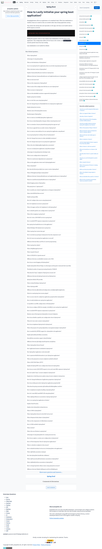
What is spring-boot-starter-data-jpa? (36, 231)
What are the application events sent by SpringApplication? (41, 162)
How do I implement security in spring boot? (37, 203)
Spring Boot (82, 43)
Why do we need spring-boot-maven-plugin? (37, 293)
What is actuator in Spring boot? (35, 90)
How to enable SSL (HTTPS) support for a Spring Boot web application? (44, 331)
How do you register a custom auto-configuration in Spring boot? (42, 438)
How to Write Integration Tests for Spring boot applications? (41, 441)
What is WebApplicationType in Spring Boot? (37, 172)
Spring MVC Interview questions (86, 31)
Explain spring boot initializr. (34, 96)
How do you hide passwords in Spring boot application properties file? (43, 383)
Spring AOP (82, 37)
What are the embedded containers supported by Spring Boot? (42, 93)
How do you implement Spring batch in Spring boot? (39, 324)
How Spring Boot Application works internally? (38, 352)
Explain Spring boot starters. (34, 107)
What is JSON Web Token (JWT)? (35, 362)
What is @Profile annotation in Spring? (36, 452)
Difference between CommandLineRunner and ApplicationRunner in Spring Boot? (47, 176)
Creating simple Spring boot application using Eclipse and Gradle (88, 53)
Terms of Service (45, 545)
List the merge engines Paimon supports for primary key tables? (89, 143)
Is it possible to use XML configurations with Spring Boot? (40, 303)
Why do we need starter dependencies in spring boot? (39, 159)
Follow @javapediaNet (13, 16)
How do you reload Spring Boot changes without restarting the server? (44, 121)
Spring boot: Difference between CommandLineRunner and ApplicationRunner (88, 64)
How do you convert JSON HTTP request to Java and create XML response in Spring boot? (48, 369)
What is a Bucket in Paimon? (86, 139)
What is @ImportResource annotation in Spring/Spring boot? (42, 396)
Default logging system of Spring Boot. (36, 183)
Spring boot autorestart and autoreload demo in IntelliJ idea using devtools (89, 57)
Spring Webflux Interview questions (87, 81)
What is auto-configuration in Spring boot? (37, 155)
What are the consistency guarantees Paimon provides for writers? (88, 180)
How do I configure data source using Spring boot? (39, 200)
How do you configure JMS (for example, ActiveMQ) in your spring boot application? (47, 307)
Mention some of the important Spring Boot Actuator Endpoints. (42, 314)
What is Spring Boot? (32, 55)
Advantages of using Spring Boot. (35, 59)
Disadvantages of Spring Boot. (34, 114)
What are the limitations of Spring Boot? (36, 62)
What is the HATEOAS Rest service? (35, 193)
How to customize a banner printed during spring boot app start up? (43, 124)
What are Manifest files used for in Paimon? (89, 176)
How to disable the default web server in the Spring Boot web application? (44, 448)
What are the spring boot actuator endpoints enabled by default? (42, 359)
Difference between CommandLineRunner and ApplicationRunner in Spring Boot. (47, 76)
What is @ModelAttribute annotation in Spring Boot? (40, 462)
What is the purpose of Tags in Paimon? (88, 127)
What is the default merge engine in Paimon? (87, 173)
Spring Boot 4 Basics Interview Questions (88, 93)
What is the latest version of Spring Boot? (37, 69)
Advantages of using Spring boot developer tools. (38, 152)
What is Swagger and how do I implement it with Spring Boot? (42, 207)
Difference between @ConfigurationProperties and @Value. (41, 341)
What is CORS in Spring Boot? (34, 410)
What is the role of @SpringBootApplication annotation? (40, 145)
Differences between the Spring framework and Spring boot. (41, 276)
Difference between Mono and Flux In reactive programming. (42, 241)
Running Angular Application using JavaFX (87, 61)
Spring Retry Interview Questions (86, 87)
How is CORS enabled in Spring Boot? (36, 424)
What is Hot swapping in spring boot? (36, 214)
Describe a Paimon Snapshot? (86, 116)
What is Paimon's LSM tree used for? (88, 146)
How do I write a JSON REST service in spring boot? (39, 217)
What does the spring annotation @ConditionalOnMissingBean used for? (44, 386)
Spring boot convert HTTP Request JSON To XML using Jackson (89, 69)
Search (97, 7)
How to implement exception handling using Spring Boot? (41, 390)
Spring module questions (85, 19)
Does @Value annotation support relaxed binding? (39, 338)
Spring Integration (83, 40)
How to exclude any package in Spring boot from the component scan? (44, 234)
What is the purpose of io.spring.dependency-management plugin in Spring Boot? (46, 327)
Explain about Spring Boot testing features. (37, 407)
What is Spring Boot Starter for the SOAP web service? (40, 414)
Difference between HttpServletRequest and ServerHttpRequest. (42, 469)
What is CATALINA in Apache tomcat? (36, 255)
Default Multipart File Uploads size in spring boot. (39, 228)
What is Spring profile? (32, 286)
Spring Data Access (84, 34)
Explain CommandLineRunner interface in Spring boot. (40, 72)
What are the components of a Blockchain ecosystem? (40, 421)
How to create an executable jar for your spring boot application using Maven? (46, 131)
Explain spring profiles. (32, 197)
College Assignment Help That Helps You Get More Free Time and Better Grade (88, 77)
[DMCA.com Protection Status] (7, 548)
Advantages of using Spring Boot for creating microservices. (41, 434)
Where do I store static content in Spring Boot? (38, 321)
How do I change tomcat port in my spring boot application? (41, 141)
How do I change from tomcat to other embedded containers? (41, 138)
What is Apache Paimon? (85, 162)
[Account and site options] (95, 2)
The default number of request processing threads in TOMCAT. (42, 269)
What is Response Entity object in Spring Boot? (38, 417)
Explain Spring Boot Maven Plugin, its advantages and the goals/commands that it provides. (49, 265)
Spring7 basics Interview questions (87, 96)
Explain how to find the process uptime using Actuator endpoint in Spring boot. (46, 376)
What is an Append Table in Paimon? (88, 113)
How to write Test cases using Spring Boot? (37, 100)
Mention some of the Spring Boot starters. (37, 110)
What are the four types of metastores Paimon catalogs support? (88, 131)
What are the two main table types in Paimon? (88, 135)
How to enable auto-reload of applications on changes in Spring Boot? (43, 190)
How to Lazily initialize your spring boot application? (39, 300)
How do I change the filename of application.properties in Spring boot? (44, 379)
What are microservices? (33, 79)
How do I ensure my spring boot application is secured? (40, 238)
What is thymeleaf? (31, 165)
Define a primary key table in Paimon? (88, 169)
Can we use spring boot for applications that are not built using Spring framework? (47, 66)
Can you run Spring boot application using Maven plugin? (41, 148)
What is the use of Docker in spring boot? (36, 431)
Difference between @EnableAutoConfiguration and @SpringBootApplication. (46, 290)
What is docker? (31, 427)
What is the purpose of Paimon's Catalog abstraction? (89, 165)
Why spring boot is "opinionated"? (35, 186)
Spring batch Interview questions (86, 28)
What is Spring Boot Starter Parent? (35, 345)
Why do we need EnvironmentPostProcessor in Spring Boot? (41, 179)
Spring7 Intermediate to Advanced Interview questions (88, 100)
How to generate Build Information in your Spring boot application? (43, 355)
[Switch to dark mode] (14, 2)
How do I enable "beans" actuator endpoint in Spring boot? (41, 372)
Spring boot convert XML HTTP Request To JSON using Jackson (89, 73)
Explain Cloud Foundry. (33, 403)
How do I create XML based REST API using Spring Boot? (40, 393)
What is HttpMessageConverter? (34, 248)
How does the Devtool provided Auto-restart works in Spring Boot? (43, 169)
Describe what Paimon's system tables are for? (89, 154)
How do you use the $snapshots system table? (88, 158)
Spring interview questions (85, 16)
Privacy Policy (36, 545)
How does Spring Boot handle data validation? (38, 455)
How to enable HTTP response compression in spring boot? (41, 221)
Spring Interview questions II (85, 25)
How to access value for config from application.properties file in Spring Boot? (45, 296)
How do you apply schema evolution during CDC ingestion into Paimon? (88, 124)
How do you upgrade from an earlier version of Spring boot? (41, 128)
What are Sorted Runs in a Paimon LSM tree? (88, 150)
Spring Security (83, 49)
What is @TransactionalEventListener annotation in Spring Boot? (43, 458)
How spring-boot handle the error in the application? (39, 224)
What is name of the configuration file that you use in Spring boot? (43, 86)
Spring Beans (82, 22)
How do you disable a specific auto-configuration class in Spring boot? (43, 317)
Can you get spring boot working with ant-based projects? (41, 134)
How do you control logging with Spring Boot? (38, 262)
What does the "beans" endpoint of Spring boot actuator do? (41, 272)
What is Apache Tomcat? (33, 252)
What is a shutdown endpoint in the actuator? (38, 445)
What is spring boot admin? (33, 245)
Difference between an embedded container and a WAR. (40, 259)
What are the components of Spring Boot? (37, 83)
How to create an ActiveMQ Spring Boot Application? (40, 117)
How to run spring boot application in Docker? (38, 400)
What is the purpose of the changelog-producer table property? (88, 120)
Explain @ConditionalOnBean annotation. (37, 334)
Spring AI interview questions (86, 90)
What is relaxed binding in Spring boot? (36, 283)
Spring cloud (51, 476)
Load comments (51, 487)
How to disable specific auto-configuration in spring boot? (41, 210)
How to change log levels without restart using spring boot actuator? (43, 465)
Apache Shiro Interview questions (86, 84)
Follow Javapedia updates (57, 518)
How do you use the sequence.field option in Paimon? (89, 109)
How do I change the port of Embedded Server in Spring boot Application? (44, 103)
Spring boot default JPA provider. (35, 279)
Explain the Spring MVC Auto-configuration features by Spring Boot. (43, 365)
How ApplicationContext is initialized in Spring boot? (39, 348)
